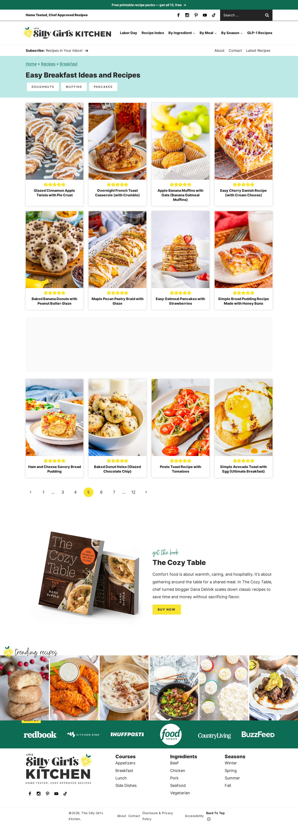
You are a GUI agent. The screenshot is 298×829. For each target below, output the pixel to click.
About (219, 50)
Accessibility (194, 816)
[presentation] (55, 141)
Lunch (121, 778)
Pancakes (103, 86)
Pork (174, 778)
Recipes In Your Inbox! (64, 50)
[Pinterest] (196, 15)
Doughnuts (43, 86)
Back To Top (215, 813)
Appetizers (125, 763)
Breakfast (69, 64)
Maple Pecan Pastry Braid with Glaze (118, 301)
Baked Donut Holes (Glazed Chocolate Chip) (117, 469)
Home (31, 64)
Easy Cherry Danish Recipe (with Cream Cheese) (243, 192)
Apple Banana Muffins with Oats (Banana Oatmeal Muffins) (180, 195)
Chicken (177, 770)
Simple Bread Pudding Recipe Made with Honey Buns (243, 301)
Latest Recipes (258, 50)
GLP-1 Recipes (259, 33)
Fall (228, 785)
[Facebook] (178, 15)
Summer (232, 778)
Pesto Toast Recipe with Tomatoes (180, 469)
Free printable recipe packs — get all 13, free (149, 5)
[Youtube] (205, 15)
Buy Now (167, 609)
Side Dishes (126, 785)
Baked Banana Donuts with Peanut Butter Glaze (54, 301)
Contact (235, 50)
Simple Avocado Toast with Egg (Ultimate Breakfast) (243, 469)
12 (133, 492)
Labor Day (128, 33)
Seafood (178, 785)
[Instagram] (187, 15)
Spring (231, 770)
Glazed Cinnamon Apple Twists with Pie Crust (54, 192)
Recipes (48, 64)
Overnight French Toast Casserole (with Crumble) (117, 192)
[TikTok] (214, 15)
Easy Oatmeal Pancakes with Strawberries (180, 301)
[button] (46, 184)
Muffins (74, 86)
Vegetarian (180, 793)
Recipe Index (153, 33)
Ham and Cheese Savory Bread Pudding (54, 469)
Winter (231, 763)
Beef (174, 763)
